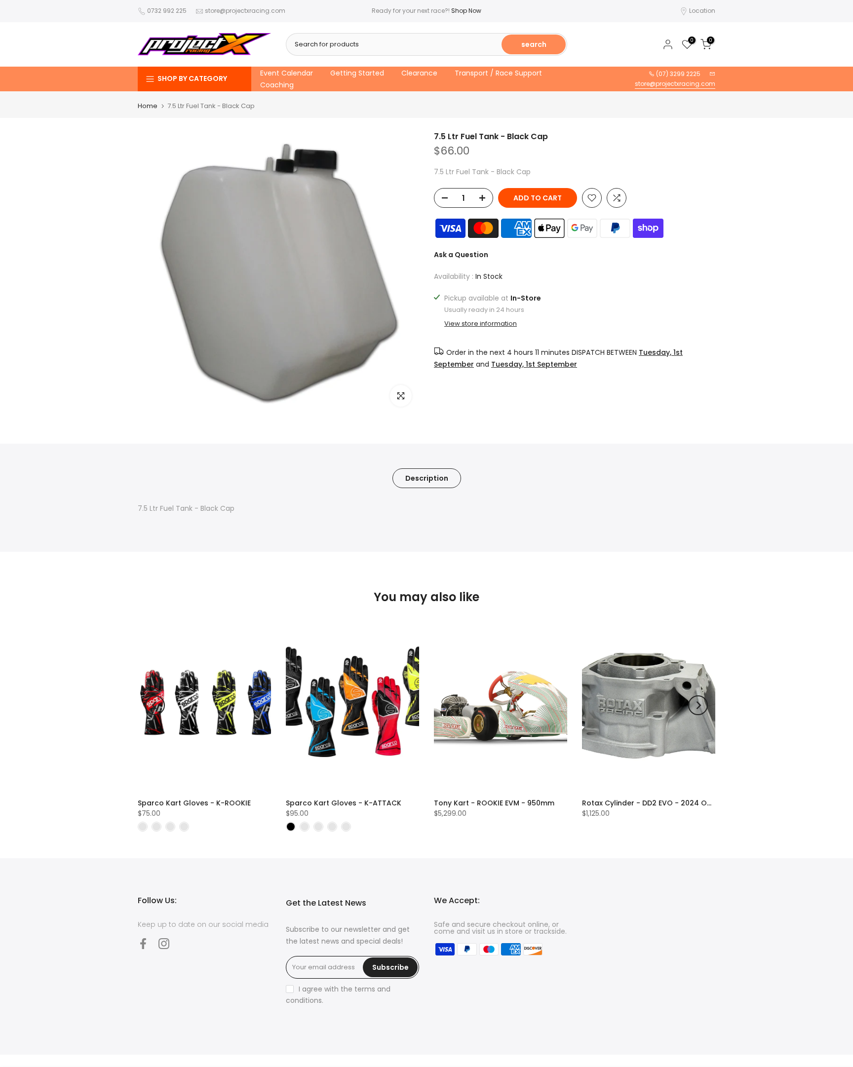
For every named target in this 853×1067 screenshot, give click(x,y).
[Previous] (155, 705)
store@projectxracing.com (245, 10)
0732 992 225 (167, 10)
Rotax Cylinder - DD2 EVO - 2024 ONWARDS (659, 803)
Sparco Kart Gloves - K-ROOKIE (194, 803)
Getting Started (357, 73)
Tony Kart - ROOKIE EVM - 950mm (494, 803)
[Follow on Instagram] (163, 944)
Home (147, 106)
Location (702, 10)
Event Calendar (286, 73)
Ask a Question (461, 255)
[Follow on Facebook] (143, 944)
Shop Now (466, 10)
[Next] (698, 705)
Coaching (277, 85)
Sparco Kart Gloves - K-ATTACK (343, 803)
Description (426, 478)
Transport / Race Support (498, 73)
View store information (480, 323)
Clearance (419, 73)
